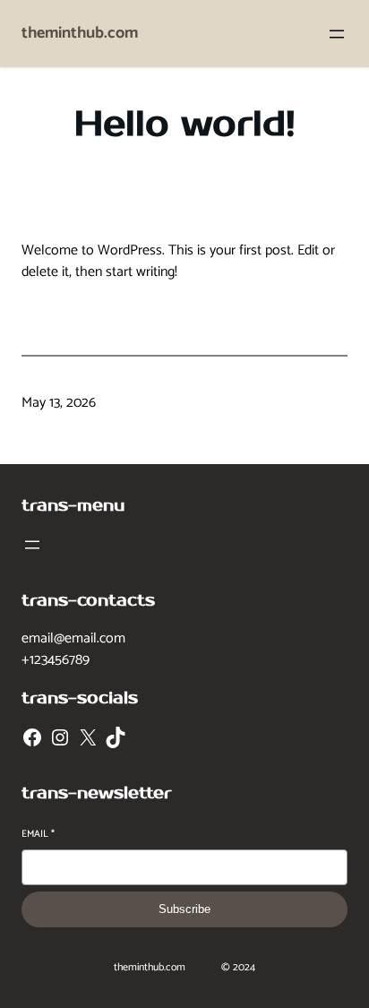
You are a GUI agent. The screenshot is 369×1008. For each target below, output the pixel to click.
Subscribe (184, 909)
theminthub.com (79, 33)
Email (38, 834)
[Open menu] (337, 34)
